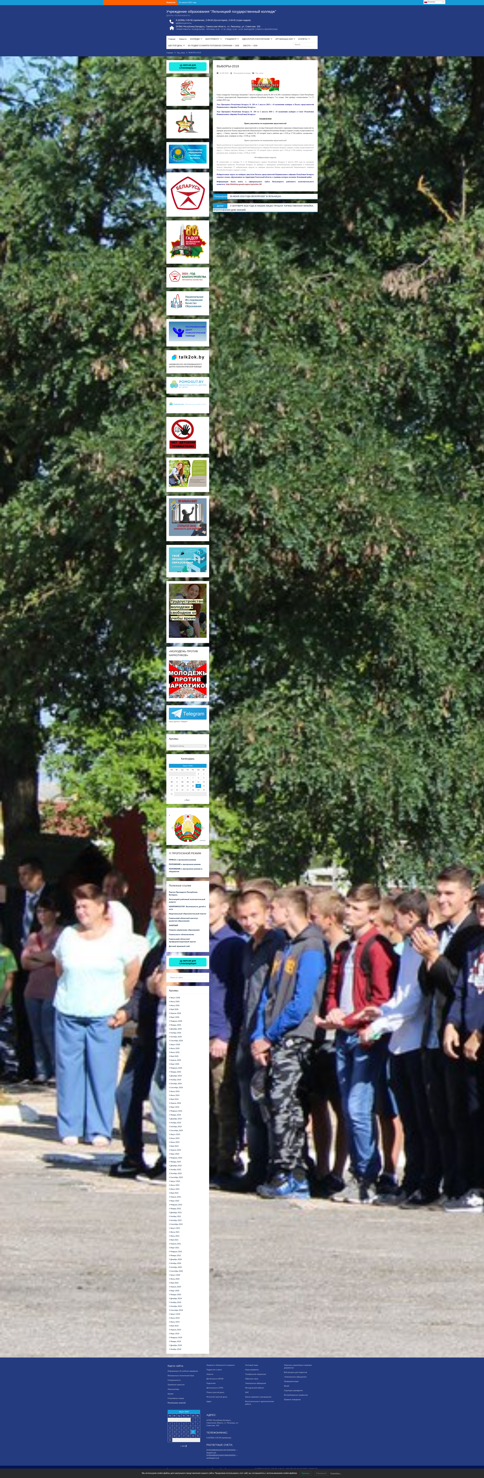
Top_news (259, 73)
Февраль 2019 (176, 1337)
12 (182, 782)
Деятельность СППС (214, 1388)
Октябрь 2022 (176, 1173)
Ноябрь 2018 (175, 1349)
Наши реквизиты (252, 1370)
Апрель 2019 (175, 1330)
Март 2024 (174, 1107)
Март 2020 (174, 1291)
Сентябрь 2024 (176, 1087)
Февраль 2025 (176, 1068)
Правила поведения (292, 1399)
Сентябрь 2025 (176, 1041)
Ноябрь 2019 (175, 1302)
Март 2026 (174, 1017)
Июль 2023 (174, 1138)
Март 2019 (174, 1334)
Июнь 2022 (174, 1189)
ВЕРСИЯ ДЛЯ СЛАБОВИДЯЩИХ (187, 66)
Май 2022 (174, 1193)
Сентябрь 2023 (176, 1130)
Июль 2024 (174, 1091)
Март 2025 (174, 1064)
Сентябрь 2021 (176, 1224)
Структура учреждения (293, 1390)
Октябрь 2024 (176, 1084)
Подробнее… (335, 1473)
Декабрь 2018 (176, 1345)
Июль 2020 (174, 1279)
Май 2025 (174, 1056)
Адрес (208, 1401)
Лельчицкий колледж (241, 73)
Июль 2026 (174, 1001)
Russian (431, 2)
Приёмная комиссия (176, 1385)
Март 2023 (174, 1154)
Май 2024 (174, 1099)
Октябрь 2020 (176, 1267)
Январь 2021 (175, 1255)
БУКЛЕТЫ (302, 39)
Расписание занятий (177, 1403)
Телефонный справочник (255, 1374)
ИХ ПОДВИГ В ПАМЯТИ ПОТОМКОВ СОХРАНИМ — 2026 (213, 45)
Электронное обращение (255, 1383)
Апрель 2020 (175, 1287)
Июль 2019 (174, 1318)
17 (172, 786)
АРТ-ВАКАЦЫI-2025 (284, 39)
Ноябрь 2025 (175, 1033)
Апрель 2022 (175, 1197)
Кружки (170, 1394)
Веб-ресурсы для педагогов (295, 1372)
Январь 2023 (175, 1162)
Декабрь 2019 (176, 1298)
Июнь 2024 (174, 1095)
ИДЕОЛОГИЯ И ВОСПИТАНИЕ (256, 39)
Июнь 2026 (174, 1005)
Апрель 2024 (175, 1103)
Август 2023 (175, 1134)
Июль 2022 (174, 1185)
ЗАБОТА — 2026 (250, 45)
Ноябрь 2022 (175, 1169)
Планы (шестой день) (215, 1392)
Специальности (174, 1380)
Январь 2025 (175, 1072)
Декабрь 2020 (176, 1259)
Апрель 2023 (175, 1150)
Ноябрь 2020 (175, 1263)
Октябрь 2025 (176, 1037)
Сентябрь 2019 (176, 1310)
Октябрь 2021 (176, 1220)
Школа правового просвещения (258, 1397)
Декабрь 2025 (176, 1029)
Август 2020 (175, 1275)
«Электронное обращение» (295, 1377)
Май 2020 (174, 1283)
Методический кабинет (254, 1388)
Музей (286, 1386)
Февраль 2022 (176, 1205)
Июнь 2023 (174, 1142)
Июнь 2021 (174, 1236)
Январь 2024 (175, 1115)
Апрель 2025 (175, 1060)
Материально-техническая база (181, 1376)
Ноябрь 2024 (175, 1080)
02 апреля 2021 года (187, 2)
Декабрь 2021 (176, 1212)
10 (172, 782)
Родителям (211, 1383)
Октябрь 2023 (176, 1127)
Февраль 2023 (176, 1158)
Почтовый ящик (251, 1365)
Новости (182, 39)
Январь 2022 (175, 1209)
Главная (171, 39)
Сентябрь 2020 (176, 1271)
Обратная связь (251, 1379)
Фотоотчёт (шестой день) (216, 1397)
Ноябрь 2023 (175, 1123)
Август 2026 (175, 998)
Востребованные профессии (296, 1395)
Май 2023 (174, 1146)
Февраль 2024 (176, 1111)
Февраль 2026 (176, 1021)
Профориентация (291, 1381)
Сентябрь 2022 (176, 1177)
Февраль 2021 (176, 1252)
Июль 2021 (174, 1232)
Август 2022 (175, 1181)
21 (193, 786)
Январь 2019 (175, 1341)
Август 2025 (175, 1044)
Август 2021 (175, 1228)
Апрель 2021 (175, 1244)
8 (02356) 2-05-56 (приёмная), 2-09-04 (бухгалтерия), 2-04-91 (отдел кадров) (213, 20)
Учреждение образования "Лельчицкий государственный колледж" (221, 11)
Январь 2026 (175, 1025)
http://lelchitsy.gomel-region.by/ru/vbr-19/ (244, 184)
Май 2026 (174, 1009)
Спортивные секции (176, 1398)
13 (188, 782)
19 (182, 786)
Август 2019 (175, 1314)
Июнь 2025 (174, 1052)
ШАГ (247, 1392)
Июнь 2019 (174, 1322)
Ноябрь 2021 (175, 1216)
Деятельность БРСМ (214, 1379)
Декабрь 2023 (176, 1119)
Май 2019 (174, 1326)
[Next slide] (203, 828)
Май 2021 (174, 1240)
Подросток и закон (214, 1370)
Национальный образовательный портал (187, 914)
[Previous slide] (173, 828)
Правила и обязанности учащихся (220, 1365)
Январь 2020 (175, 1295)
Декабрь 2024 (176, 1076)
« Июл (186, 800)
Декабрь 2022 (176, 1166)
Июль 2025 (174, 1048)
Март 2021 (174, 1248)
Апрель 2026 (175, 1013)
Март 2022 (174, 1201)
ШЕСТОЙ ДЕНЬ (175, 45)
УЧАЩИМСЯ (230, 39)
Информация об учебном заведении (183, 1371)
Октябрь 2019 (176, 1306)
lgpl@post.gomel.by (184, 23)
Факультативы (173, 1389)
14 (193, 782)
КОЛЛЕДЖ (195, 39)
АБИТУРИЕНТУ (212, 39)
